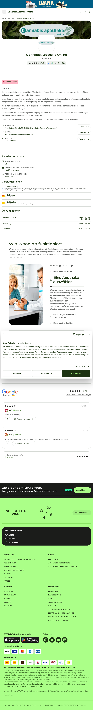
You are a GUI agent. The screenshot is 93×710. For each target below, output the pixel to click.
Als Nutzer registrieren (59, 563)
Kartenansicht (83, 126)
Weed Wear (8, 591)
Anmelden (80, 490)
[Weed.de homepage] (46, 513)
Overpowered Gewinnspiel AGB (62, 617)
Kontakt (7, 602)
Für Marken (10, 539)
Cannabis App (10, 595)
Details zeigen (80, 366)
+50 (69, 490)
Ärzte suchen (10, 566)
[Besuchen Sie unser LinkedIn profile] (64, 640)
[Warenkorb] (80, 12)
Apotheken (11, 18)
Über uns (8, 606)
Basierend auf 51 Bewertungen (78, 395)
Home (4, 18)
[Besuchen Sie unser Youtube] (58, 640)
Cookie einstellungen (58, 620)
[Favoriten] (85, 12)
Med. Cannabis (10, 563)
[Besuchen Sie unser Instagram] (45, 640)
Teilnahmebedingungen (59, 609)
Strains (7, 574)
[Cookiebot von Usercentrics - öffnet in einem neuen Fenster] (75, 334)
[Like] (7, 419)
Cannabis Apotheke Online (25, 18)
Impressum (53, 591)
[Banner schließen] (89, 335)
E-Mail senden (84, 133)
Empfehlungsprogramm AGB (61, 613)
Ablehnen (17, 373)
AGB (50, 598)
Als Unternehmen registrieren (62, 566)
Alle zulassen (76, 373)
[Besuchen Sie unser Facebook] (52, 640)
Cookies (52, 606)
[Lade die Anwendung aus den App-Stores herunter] (12, 640)
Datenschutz (54, 595)
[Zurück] (4, 12)
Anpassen (45, 373)
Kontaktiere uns (81, 513)
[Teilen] (89, 12)
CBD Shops (8, 577)
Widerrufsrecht (56, 602)
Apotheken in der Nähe (14, 570)
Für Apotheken (11, 542)
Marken (7, 581)
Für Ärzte (9, 535)
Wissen (7, 598)
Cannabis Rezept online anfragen (19, 559)
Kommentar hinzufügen (25, 419)
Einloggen (53, 559)
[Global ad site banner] (46, 4)
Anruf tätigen (84, 139)
